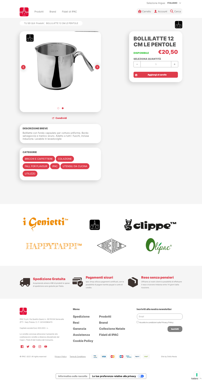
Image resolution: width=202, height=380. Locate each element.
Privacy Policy (61, 356)
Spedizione (81, 316)
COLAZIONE (65, 158)
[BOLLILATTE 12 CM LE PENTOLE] (58, 108)
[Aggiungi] (174, 64)
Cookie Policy (83, 341)
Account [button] (162, 11)
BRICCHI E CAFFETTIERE (39, 158)
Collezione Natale (112, 328)
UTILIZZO (30, 173)
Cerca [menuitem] (177, 11)
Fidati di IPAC (108, 335)
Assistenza (81, 335)
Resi (76, 322)
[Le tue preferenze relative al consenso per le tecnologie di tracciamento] (197, 375)
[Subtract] (137, 64)
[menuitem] (39, 12)
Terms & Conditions (78, 356)
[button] (144, 11)
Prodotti (40, 23)
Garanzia (79, 328)
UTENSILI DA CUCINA (75, 166)
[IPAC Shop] (24, 12)
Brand (103, 322)
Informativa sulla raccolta (72, 376)
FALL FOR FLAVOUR (36, 166)
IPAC (55, 166)
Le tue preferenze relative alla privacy (114, 376)
